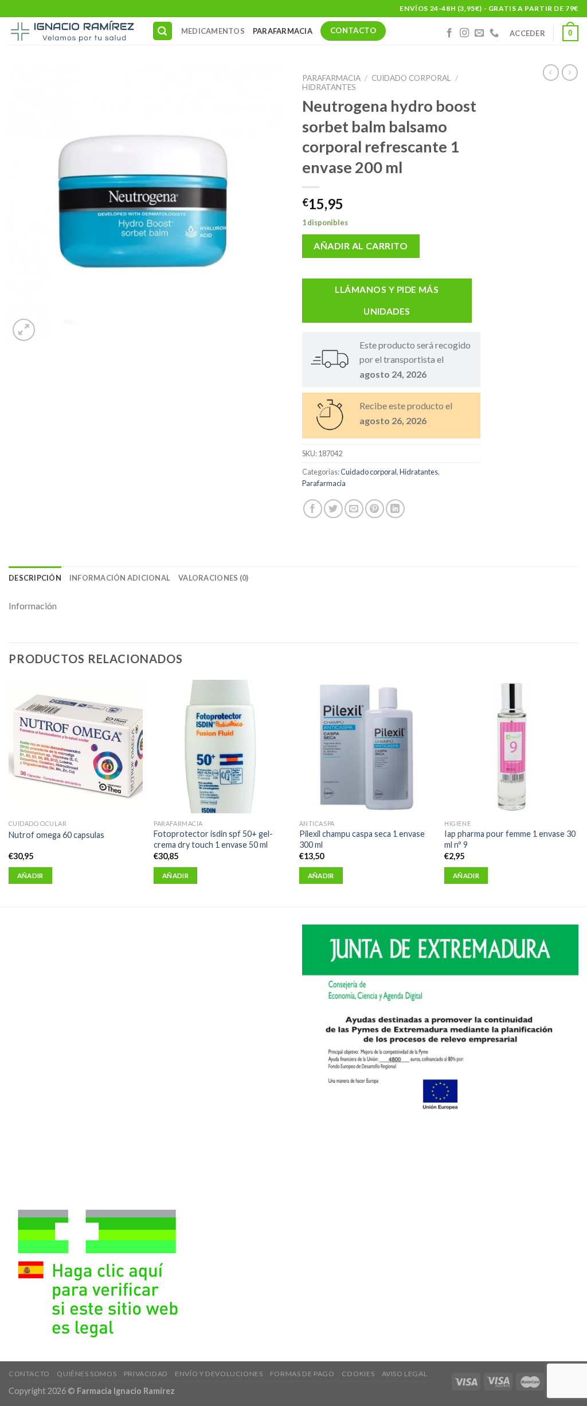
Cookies (358, 1373)
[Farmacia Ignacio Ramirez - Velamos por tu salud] (72, 31)
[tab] (35, 577)
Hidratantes (329, 87)
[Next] (577, 792)
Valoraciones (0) (213, 577)
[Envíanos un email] (479, 33)
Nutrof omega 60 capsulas (56, 835)
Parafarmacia (282, 31)
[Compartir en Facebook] (312, 508)
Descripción (35, 577)
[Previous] (9, 792)
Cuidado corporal (411, 78)
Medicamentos (213, 31)
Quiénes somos (86, 1373)
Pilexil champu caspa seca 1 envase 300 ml (362, 839)
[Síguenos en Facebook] (449, 33)
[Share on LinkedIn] (395, 508)
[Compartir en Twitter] (333, 508)
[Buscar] (163, 31)
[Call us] (494, 33)
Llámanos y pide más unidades (387, 300)
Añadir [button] (30, 875)
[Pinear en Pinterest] (374, 508)
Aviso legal (405, 1373)
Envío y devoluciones (219, 1373)
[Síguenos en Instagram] (464, 33)
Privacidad (146, 1373)
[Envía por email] (354, 508)
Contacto (29, 1373)
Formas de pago (302, 1373)
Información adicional (119, 577)
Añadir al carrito (361, 245)
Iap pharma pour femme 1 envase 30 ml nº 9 (510, 839)
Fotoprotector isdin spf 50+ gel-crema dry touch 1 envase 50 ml (213, 839)
